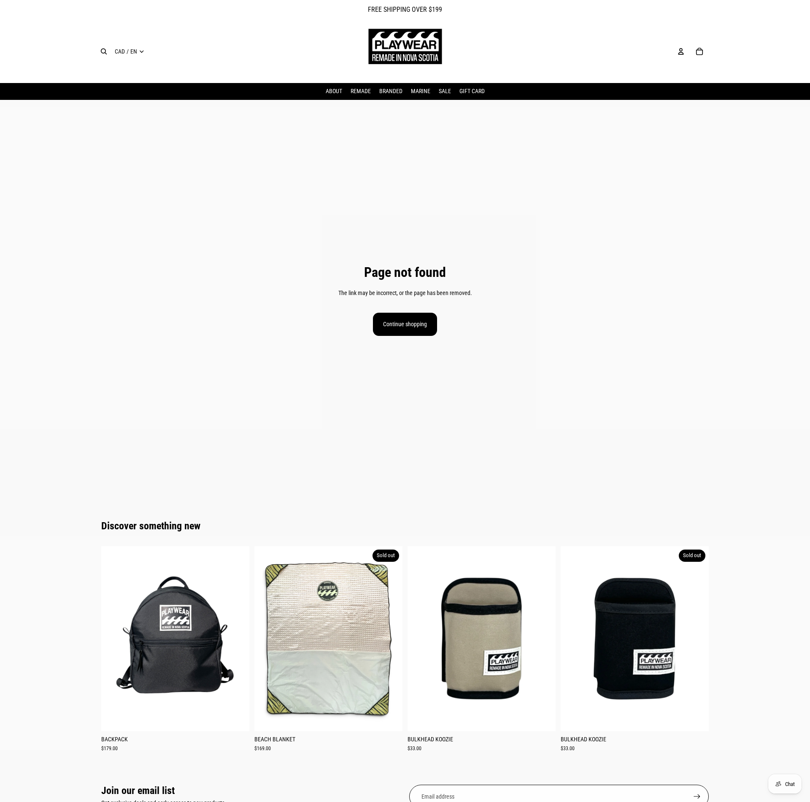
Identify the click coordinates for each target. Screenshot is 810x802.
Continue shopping (405, 324)
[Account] (681, 51)
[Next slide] (236, 639)
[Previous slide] (114, 639)
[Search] (103, 51)
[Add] (236, 718)
